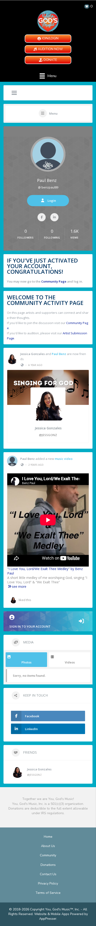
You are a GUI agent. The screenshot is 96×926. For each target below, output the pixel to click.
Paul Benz (47, 180)
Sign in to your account (30, 626)
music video (63, 459)
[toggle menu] (14, 93)
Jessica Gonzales (32, 354)
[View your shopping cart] (86, 6)
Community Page (53, 281)
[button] (48, 38)
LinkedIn (31, 729)
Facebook (32, 716)
